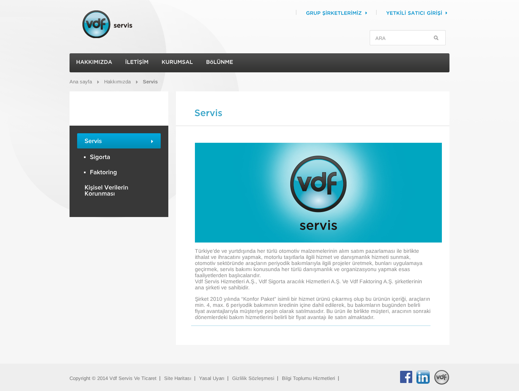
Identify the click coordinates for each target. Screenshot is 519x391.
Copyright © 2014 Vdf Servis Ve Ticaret (113, 378)
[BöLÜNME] (219, 62)
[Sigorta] (119, 156)
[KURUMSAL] (177, 62)
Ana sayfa (81, 82)
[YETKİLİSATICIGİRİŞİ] (427, 12)
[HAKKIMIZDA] (94, 62)
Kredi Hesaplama (119, 247)
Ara (436, 38)
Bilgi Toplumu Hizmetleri (308, 378)
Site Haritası (177, 378)
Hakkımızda (117, 82)
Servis (150, 82)
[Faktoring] (119, 172)
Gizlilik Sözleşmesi (253, 378)
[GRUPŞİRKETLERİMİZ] (347, 12)
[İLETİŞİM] (137, 62)
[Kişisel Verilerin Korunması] (119, 191)
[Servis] (119, 141)
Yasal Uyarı (212, 378)
